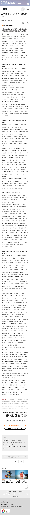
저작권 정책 (21, 491)
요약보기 (28, 23)
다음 (26, 461)
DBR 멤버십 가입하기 (15, 428)
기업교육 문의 (15, 496)
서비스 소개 (8, 491)
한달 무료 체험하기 (15, 425)
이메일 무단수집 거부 (17, 494)
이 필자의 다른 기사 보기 (8, 448)
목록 (21, 461)
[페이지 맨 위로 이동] (26, 487)
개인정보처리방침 (6, 494)
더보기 (20, 23)
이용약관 (15, 491)
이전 (16, 461)
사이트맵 (26, 494)
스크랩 (25, 23)
